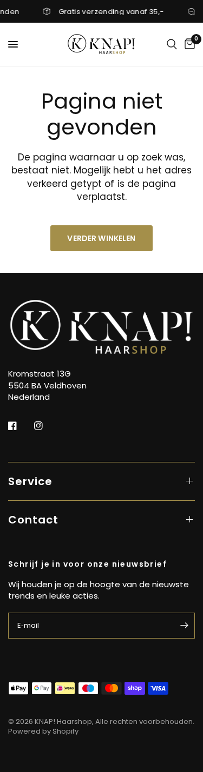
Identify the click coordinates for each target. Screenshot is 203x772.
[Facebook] (20, 426)
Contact (33, 519)
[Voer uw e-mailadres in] (184, 626)
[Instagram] (46, 426)
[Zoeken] (172, 44)
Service (30, 481)
